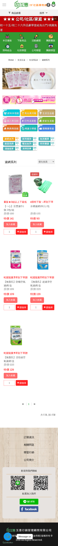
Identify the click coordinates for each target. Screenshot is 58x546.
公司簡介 (29, 459)
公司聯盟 (36, 50)
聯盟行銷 (29, 452)
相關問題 (29, 444)
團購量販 (50, 40)
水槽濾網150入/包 (39, 206)
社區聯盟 (21, 50)
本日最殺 (7, 40)
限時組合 (7, 50)
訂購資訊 (29, 437)
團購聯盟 (50, 50)
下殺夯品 (21, 40)
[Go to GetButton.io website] (8, 543)
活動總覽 (36, 40)
